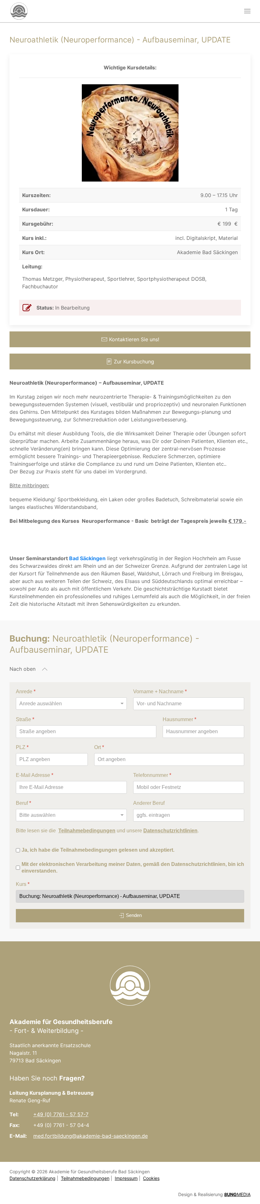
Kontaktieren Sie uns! (134, 339)
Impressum (126, 1178)
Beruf (23, 802)
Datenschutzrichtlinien (170, 830)
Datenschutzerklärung (32, 1178)
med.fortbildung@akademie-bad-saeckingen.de (90, 1136)
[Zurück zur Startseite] (19, 11)
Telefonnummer (152, 775)
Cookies (151, 1178)
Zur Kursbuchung (134, 361)
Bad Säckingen (87, 558)
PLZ (22, 747)
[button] (247, 11)
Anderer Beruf (149, 802)
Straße (25, 719)
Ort (99, 747)
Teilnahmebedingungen (86, 830)
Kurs (22, 884)
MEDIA (237, 1194)
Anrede (26, 691)
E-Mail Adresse (34, 775)
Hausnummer (179, 719)
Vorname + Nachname (160, 691)
